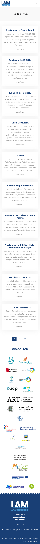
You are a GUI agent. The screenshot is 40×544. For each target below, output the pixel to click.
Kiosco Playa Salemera (20, 185)
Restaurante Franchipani (20, 30)
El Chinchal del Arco (20, 277)
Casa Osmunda (20, 122)
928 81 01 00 (21, 525)
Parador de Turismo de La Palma (20, 216)
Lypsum (35, 538)
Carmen (20, 155)
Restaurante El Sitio (20, 60)
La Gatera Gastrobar (20, 307)
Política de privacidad (30, 541)
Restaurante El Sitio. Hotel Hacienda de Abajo (20, 246)
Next (25, 338)
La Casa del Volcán (20, 93)
